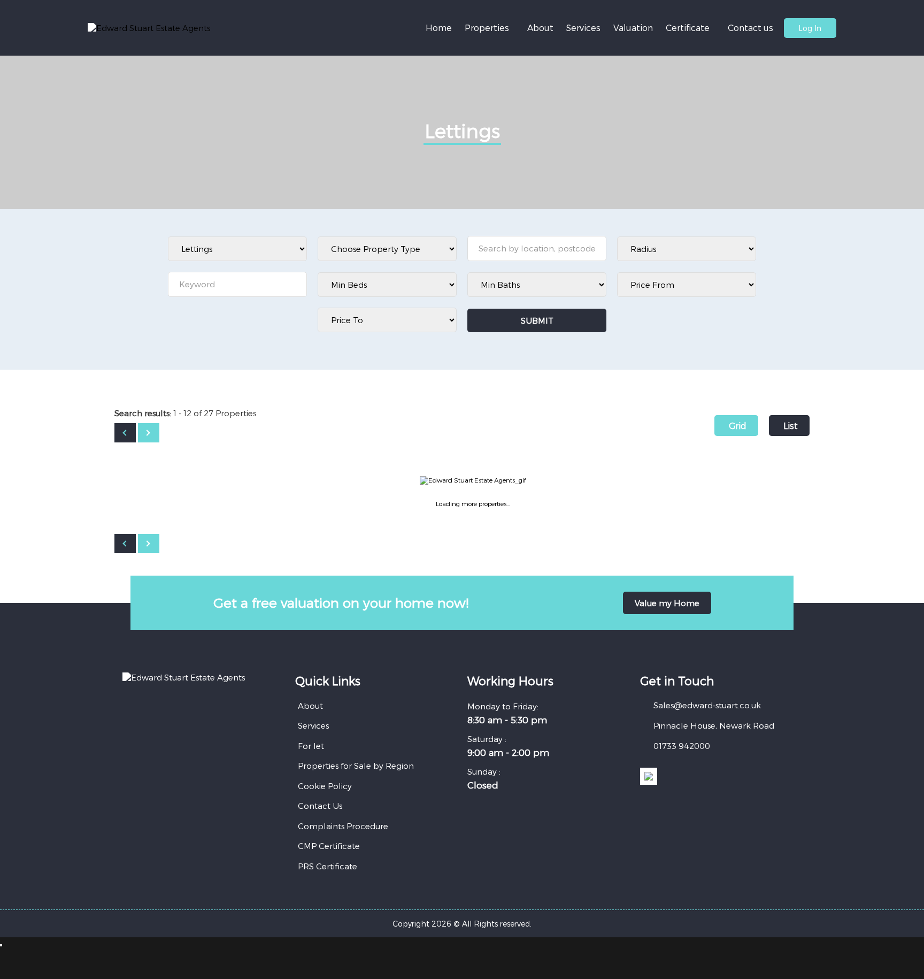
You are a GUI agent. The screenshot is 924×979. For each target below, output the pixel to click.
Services (583, 27)
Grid (737, 425)
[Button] (125, 432)
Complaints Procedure (343, 826)
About (540, 27)
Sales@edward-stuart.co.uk (707, 705)
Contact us (750, 27)
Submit (537, 320)
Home (439, 27)
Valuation (633, 27)
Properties (487, 27)
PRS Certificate (327, 866)
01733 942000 (681, 746)
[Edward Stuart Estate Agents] (149, 28)
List (790, 425)
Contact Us (320, 805)
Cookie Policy (325, 786)
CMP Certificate (329, 846)
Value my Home (667, 603)
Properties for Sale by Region (356, 765)
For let (311, 746)
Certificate (688, 27)
